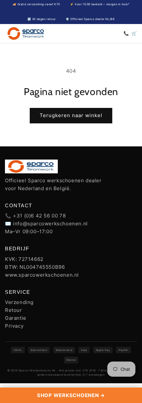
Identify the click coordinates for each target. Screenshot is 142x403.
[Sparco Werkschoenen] (26, 33)
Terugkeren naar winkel (71, 115)
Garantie (15, 318)
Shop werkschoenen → (71, 395)
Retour (13, 310)
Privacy (14, 326)
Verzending (19, 302)
